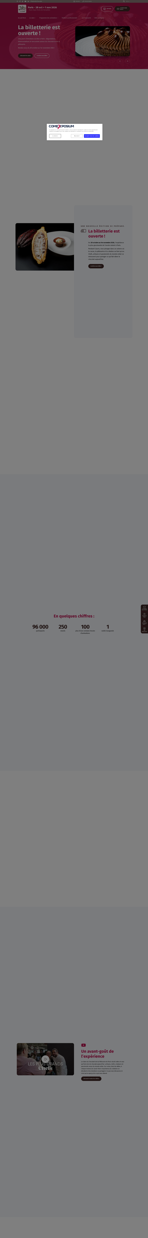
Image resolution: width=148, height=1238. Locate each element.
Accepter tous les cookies (92, 135)
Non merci (76, 135)
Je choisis (55, 135)
